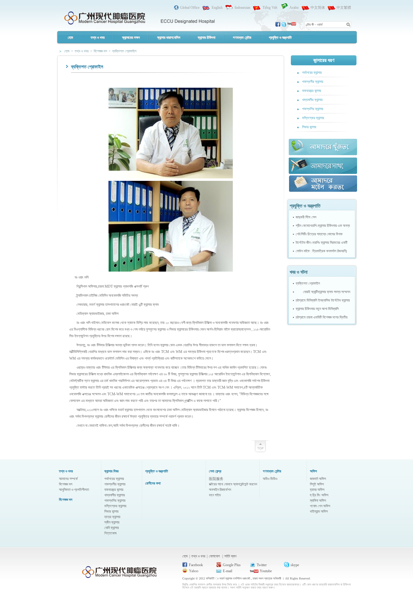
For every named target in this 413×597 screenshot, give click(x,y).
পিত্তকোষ (110, 533)
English (217, 7)
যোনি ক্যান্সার (111, 528)
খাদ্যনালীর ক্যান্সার (312, 100)
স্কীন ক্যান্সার (111, 522)
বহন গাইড (215, 495)
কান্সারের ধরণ (323, 60)
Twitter (262, 565)
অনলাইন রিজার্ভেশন (220, 490)
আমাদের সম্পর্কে (68, 479)
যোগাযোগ (215, 556)
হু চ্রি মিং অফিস (319, 495)
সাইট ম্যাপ (230, 556)
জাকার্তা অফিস (318, 479)
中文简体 (318, 7)
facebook (278, 24)
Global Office (190, 7)
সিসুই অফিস (317, 484)
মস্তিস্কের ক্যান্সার (313, 118)
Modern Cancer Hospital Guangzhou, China (139, 17)
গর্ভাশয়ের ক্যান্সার (312, 72)
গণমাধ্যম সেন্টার (242, 37)
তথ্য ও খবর (98, 37)
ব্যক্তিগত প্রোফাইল (308, 283)
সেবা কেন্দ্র (215, 471)
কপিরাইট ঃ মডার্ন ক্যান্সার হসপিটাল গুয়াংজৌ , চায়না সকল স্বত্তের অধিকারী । (245, 578)
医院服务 (216, 479)
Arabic (294, 7)
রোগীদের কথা (153, 483)
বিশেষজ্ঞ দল (65, 484)
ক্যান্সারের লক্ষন (131, 37)
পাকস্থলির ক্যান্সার (312, 109)
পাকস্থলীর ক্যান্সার (312, 82)
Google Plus (232, 565)
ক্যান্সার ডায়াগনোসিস (168, 37)
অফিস (313, 471)
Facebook (196, 565)
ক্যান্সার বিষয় (111, 471)
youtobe (292, 24)
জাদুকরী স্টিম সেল (306, 217)
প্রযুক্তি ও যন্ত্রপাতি (280, 37)
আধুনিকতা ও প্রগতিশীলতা (74, 490)
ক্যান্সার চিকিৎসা (206, 37)
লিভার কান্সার (309, 127)
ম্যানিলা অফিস (318, 500)
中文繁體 (344, 7)
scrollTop (260, 445)
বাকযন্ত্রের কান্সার (311, 91)
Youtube (266, 571)
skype (284, 24)
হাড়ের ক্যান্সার (112, 517)
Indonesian (242, 7)
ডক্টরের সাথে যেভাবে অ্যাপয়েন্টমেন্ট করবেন (233, 484)
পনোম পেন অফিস (320, 506)
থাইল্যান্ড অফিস (319, 511)
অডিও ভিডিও (270, 479)
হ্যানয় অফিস (317, 490)
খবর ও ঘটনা (298, 272)
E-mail (227, 571)
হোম (70, 37)
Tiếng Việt (269, 7)
